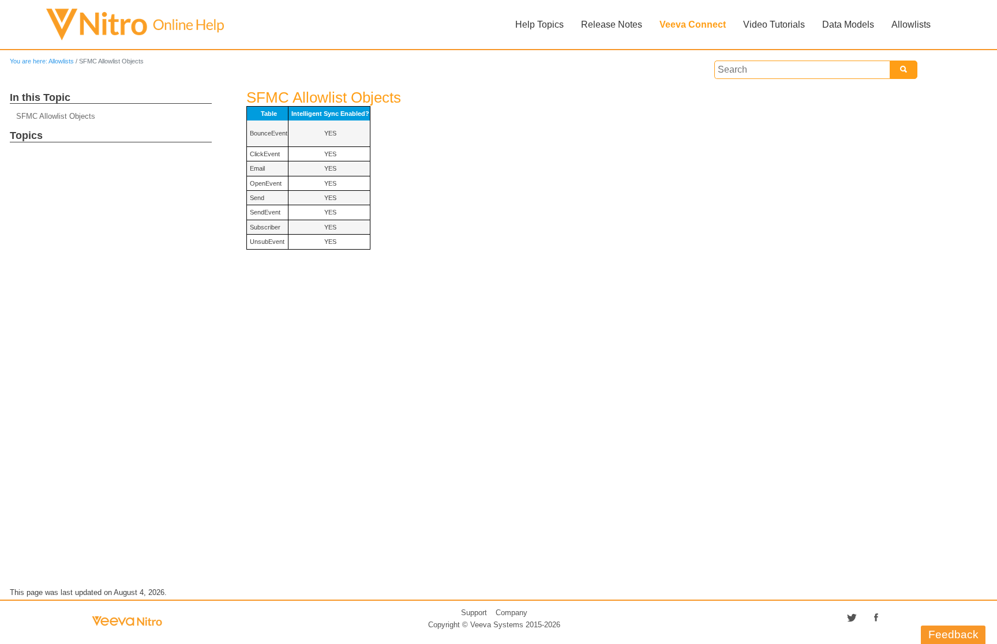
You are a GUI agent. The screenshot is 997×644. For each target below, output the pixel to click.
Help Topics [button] (539, 24)
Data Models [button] (848, 24)
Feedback (953, 634)
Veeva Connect (692, 24)
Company (511, 612)
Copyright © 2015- (494, 624)
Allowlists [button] (911, 24)
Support (474, 612)
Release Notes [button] (611, 24)
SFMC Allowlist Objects (55, 116)
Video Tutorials (774, 24)
